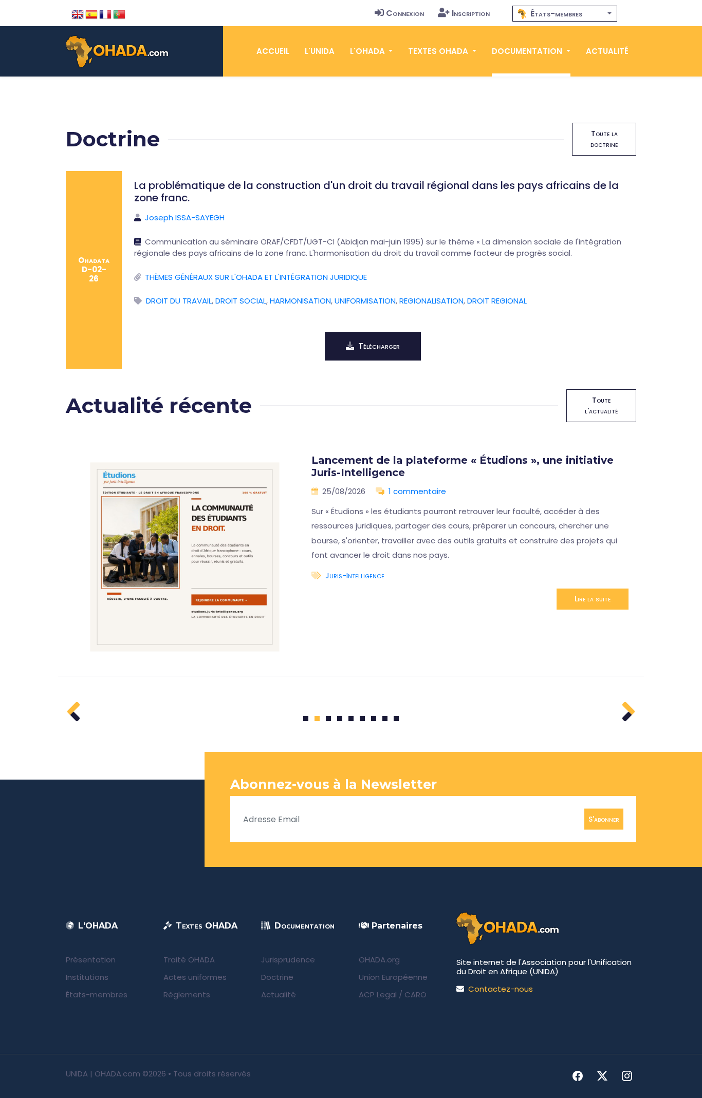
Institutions (87, 977)
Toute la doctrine (604, 138)
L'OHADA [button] (368, 51)
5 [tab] (351, 718)
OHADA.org (379, 959)
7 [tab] (374, 718)
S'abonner (603, 819)
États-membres (96, 994)
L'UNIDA (320, 51)
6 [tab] (362, 718)
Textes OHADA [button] (439, 51)
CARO (415, 994)
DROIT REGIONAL (497, 300)
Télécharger (379, 346)
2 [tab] (317, 718)
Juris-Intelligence (354, 575)
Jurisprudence (288, 959)
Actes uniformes (195, 977)
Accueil (272, 51)
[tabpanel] (351, 557)
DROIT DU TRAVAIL (179, 300)
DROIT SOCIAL (240, 300)
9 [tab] (396, 718)
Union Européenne (393, 977)
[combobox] (564, 14)
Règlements (186, 994)
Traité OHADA (189, 959)
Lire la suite (593, 599)
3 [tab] (328, 718)
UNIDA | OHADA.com (103, 1073)
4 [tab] (339, 718)
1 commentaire (417, 491)
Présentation (91, 959)
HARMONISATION (300, 300)
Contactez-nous (500, 988)
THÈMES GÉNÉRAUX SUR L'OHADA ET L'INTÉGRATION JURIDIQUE (256, 277)
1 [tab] (306, 718)
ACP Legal (378, 994)
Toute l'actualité (601, 405)
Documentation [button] (528, 51)
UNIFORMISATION (365, 300)
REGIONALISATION (431, 300)
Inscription (471, 13)
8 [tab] (385, 718)
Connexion (405, 13)
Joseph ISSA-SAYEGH (185, 217)
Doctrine (277, 977)
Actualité (607, 51)
